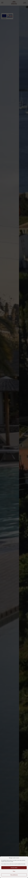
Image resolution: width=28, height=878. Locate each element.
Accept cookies (14, 867)
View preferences (14, 874)
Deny (14, 871)
